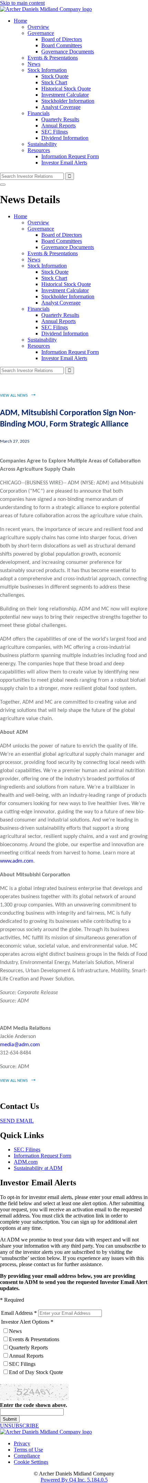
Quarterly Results (60, 119)
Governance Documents (67, 51)
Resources (39, 150)
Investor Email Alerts (64, 162)
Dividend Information (64, 138)
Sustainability (42, 144)
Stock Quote (54, 76)
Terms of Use (28, 1450)
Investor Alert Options (25, 1322)
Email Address (17, 1313)
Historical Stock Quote (66, 88)
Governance (41, 33)
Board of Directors (61, 39)
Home (20, 21)
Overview (38, 27)
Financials (39, 113)
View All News (14, 396)
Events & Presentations (53, 58)
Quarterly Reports (28, 1347)
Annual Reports (58, 125)
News (34, 64)
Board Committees (61, 45)
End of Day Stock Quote (36, 1372)
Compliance (27, 1456)
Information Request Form (70, 156)
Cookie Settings (31, 1462)
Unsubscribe (19, 1426)
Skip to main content (22, 3)
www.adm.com (16, 861)
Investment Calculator (65, 95)
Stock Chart (54, 82)
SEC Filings (54, 132)
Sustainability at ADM (38, 1168)
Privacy (22, 1443)
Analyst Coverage (61, 107)
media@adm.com (20, 1045)
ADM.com (26, 1162)
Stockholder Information (67, 101)
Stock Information (47, 70)
